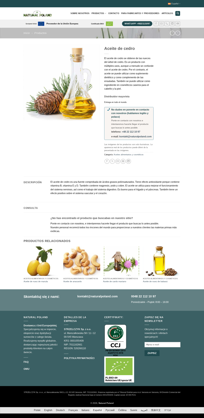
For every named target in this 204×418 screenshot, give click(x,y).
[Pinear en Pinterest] (123, 161)
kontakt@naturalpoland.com (135, 136)
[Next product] (172, 33)
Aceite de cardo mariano (114, 281)
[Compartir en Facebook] (107, 161)
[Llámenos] (166, 23)
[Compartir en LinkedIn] (128, 161)
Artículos (167, 13)
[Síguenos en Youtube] (177, 23)
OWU (26, 369)
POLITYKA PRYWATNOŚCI (79, 358)
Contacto (113, 13)
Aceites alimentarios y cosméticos (129, 154)
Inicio (27, 33)
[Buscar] (177, 13)
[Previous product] (177, 33)
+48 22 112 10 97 (131, 131)
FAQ (26, 362)
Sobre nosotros (80, 13)
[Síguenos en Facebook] (156, 23)
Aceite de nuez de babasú (155, 281)
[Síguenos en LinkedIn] (172, 23)
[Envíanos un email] (161, 23)
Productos (98, 13)
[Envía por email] (117, 161)
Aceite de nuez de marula (36, 281)
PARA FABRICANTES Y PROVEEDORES (140, 13)
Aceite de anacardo (72, 281)
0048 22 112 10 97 (143, 296)
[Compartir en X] (112, 161)
